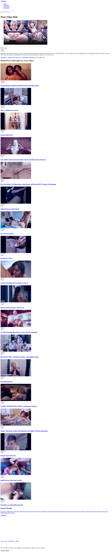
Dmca (17, 541)
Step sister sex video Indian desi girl (12, 505)
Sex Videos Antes (72, 511)
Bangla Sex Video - (6, 258)
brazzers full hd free (7, 135)
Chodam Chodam (50, 511)
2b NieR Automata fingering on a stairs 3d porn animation (19, 332)
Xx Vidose (7, 511)
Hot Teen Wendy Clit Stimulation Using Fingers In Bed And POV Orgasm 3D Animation (28, 184)
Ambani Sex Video (100, 511)
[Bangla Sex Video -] (16, 252)
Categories (6, 5)
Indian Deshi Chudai (91, 511)
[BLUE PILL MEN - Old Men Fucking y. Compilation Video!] (16, 351)
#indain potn (25, 57)
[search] (1, 13)
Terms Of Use (11, 541)
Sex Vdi (3, 511)
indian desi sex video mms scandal (11, 480)
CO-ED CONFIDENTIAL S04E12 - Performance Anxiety (19, 406)
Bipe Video (25, 511)
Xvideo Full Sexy (81, 511)
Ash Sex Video (11, 513)
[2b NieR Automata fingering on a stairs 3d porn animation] (16, 326)
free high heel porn (6, 381)
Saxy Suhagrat (42, 511)
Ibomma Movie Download (61, 511)
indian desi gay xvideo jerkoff (10, 209)
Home (5, 3)
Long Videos (7, 6)
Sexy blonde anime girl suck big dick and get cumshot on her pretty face (23, 159)
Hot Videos (6, 8)
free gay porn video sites (8, 455)
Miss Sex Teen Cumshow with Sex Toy (12, 307)
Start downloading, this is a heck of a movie (14, 283)
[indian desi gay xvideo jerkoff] (16, 203)
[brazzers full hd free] (16, 129)
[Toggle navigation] (6, 1)
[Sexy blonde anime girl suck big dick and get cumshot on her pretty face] (16, 154)
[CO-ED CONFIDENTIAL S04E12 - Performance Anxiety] (16, 400)
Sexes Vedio (20, 511)
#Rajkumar (10, 57)
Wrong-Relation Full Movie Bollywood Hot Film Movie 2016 (20, 85)
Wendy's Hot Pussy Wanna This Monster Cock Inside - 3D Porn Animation (24, 431)
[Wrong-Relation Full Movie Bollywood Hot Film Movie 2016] (16, 80)
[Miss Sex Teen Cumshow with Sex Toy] (16, 302)
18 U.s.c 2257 (4, 541)
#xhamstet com (32, 57)
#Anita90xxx (4, 57)
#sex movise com (17, 57)
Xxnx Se (31, 511)
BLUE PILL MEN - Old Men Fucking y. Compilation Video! (20, 357)
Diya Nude (36, 511)
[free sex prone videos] (16, 228)
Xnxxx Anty (13, 511)
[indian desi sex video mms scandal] (16, 474)
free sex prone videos (7, 233)
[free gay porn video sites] (16, 450)
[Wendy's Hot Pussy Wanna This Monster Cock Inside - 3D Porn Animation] (16, 425)
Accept (2, 550)
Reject (7, 550)
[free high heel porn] (16, 376)
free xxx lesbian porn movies (9, 110)
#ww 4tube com (40, 57)
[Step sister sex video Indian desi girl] (16, 499)
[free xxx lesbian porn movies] (16, 104)
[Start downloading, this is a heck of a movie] (16, 277)
